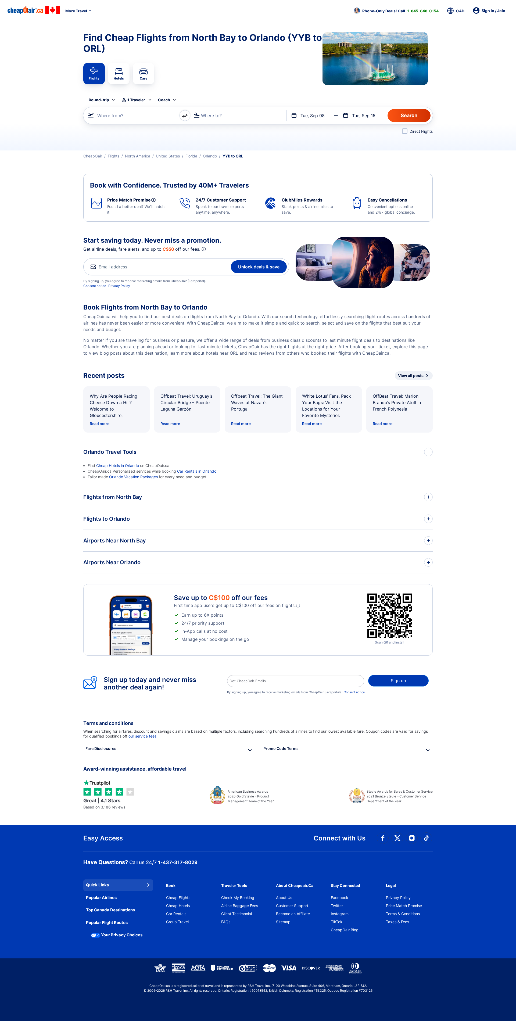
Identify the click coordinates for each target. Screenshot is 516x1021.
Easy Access (103, 838)
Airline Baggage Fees (239, 905)
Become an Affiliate (293, 913)
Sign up (398, 680)
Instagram (340, 913)
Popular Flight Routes (107, 922)
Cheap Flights (178, 897)
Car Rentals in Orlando (196, 471)
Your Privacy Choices (121, 934)
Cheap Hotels (178, 905)
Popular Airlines (101, 897)
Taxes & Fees (397, 921)
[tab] (94, 73)
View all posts (411, 375)
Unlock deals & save (259, 266)
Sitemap (283, 921)
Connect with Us (340, 838)
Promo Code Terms (281, 748)
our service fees (142, 736)
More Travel (76, 11)
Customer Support (292, 905)
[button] (396, 10)
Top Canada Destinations (110, 909)
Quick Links (97, 884)
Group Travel (177, 921)
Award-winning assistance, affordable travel (135, 769)
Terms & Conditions (403, 913)
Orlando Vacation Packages (133, 476)
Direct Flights (421, 131)
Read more (99, 423)
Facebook (339, 897)
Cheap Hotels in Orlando (117, 465)
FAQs (225, 921)
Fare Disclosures (100, 748)
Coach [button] (164, 100)
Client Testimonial (236, 913)
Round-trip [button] (99, 100)
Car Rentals (176, 913)
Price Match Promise (404, 905)
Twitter (337, 905)
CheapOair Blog (345, 929)
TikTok (336, 921)
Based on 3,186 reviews (104, 803)
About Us (284, 897)
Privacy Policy (119, 286)
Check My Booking (237, 897)
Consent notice (94, 286)
